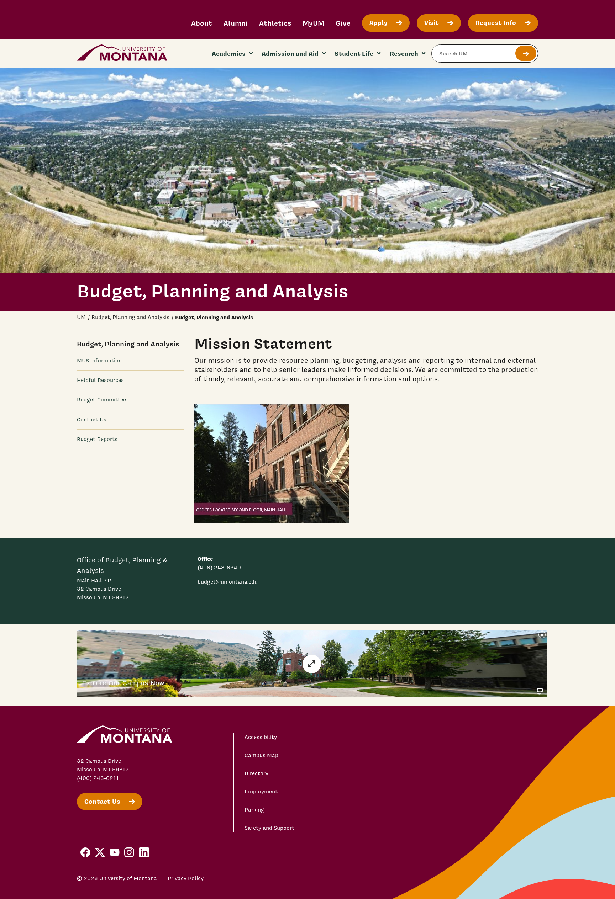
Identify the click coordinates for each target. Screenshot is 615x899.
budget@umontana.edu (228, 581)
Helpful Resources (100, 380)
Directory (256, 773)
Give (343, 23)
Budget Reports (97, 438)
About (201, 23)
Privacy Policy (186, 878)
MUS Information (99, 360)
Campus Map (261, 755)
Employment (261, 791)
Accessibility (261, 737)
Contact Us (91, 419)
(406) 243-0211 (98, 778)
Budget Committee (101, 399)
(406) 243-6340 (219, 567)
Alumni (236, 23)
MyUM (313, 23)
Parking (254, 809)
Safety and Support (269, 827)
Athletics (275, 23)
